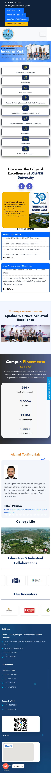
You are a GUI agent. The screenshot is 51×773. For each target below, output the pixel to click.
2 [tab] (17, 59)
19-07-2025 (11, 251)
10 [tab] (38, 515)
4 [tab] (24, 59)
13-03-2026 (10, 274)
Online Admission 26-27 (17, 24)
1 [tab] (13, 59)
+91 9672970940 (14, 3)
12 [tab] (45, 515)
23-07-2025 (11, 240)
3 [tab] (20, 59)
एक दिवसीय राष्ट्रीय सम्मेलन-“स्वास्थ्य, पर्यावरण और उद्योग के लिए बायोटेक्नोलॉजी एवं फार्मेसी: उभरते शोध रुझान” (24, 277)
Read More (34, 240)
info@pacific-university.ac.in (19, 6)
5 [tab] (28, 59)
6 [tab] (31, 59)
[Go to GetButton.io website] (5, 770)
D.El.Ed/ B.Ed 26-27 (15, 10)
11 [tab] (42, 515)
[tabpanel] (25, 51)
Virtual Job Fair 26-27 (15, 15)
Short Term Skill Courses (17, 19)
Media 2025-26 (22, 251)
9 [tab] (35, 515)
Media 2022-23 (22, 240)
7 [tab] (35, 59)
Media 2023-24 (22, 245)
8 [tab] (38, 59)
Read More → (9, 257)
